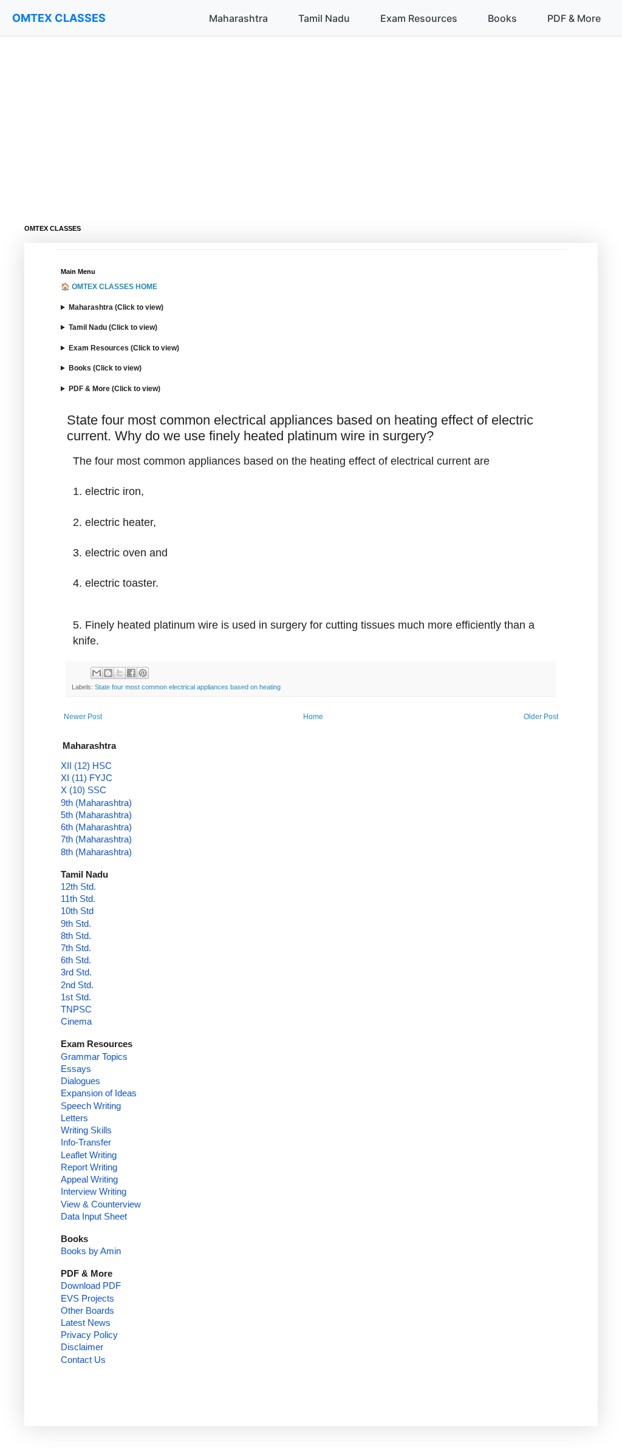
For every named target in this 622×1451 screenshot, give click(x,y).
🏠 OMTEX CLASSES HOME (109, 286)
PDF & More (574, 18)
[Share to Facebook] (131, 673)
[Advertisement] (311, 121)
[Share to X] (120, 673)
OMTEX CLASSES (59, 18)
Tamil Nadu (324, 18)
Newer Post (83, 716)
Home (313, 716)
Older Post (541, 716)
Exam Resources (418, 18)
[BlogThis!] (108, 673)
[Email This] (97, 673)
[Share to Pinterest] (143, 673)
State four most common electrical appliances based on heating (188, 687)
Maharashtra (238, 18)
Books (502, 18)
